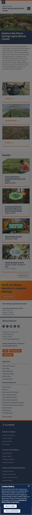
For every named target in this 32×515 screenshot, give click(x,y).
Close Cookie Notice (12, 511)
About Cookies (10, 506)
